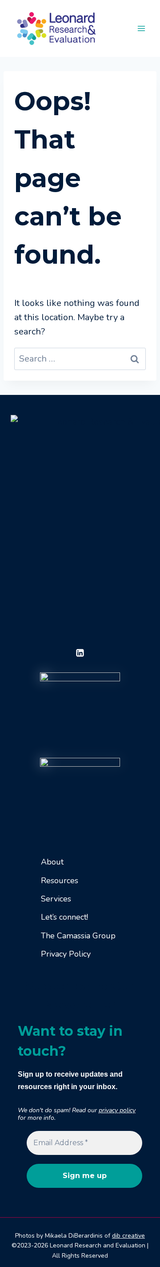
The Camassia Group (78, 935)
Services (56, 898)
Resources (59, 880)
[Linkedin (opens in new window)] (80, 653)
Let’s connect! (64, 917)
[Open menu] (141, 28)
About (52, 862)
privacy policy (117, 1110)
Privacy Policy (66, 954)
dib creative (128, 1235)
